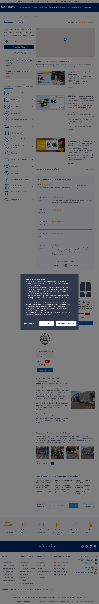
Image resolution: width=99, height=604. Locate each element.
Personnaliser (29, 323)
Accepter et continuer (66, 323)
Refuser (46, 323)
